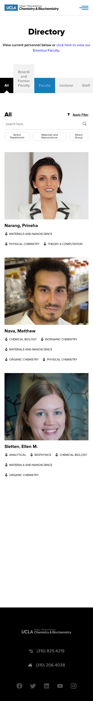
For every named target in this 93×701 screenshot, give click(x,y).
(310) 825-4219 (50, 651)
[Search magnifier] (84, 123)
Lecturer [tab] (66, 85)
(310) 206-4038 (50, 665)
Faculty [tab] (45, 85)
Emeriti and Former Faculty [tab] (24, 79)
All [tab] (7, 85)
